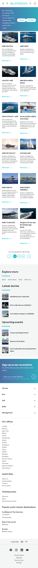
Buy (3, 394)
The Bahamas (6, 517)
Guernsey (5, 463)
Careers (5, 483)
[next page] (29, 256)
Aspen (4, 461)
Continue (31, 20)
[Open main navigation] (3, 3)
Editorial (5, 496)
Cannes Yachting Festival (19, 333)
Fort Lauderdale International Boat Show (23, 350)
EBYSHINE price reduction (19, 297)
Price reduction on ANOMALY (20, 305)
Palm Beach (6, 468)
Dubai (4, 435)
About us (5, 479)
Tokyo (4, 449)
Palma (4, 440)
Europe (5, 529)
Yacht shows (12, 279)
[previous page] (9, 256)
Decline (21, 20)
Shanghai (5, 456)
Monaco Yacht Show (17, 341)
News (4, 279)
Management (7, 413)
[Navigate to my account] (30, 3)
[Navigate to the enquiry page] (35, 3)
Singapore (5, 445)
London (4, 426)
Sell (3, 400)
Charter (5, 388)
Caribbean (5, 514)
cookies (12, 15)
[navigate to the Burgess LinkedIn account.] (22, 550)
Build (4, 407)
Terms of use (19, 560)
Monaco (4, 428)
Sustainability (7, 481)
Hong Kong (6, 438)
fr (26, 542)
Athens (4, 442)
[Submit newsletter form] (34, 377)
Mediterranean (7, 531)
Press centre (6, 486)
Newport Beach (7, 466)
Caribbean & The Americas (12, 512)
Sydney (4, 452)
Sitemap (19, 558)
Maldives (5, 524)
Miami (4, 433)
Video (20, 279)
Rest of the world (9, 522)
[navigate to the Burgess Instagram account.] (16, 550)
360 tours (27, 279)
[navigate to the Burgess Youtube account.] (27, 550)
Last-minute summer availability (22, 314)
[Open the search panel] (7, 3)
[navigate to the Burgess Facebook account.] (11, 550)
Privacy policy (19, 555)
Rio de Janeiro (7, 459)
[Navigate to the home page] (19, 4)
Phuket (4, 447)
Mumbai (5, 454)
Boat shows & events (9, 501)
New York (5, 431)
